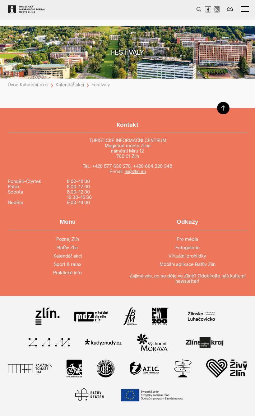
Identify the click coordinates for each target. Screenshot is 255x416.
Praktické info (67, 272)
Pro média (187, 239)
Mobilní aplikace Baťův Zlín (188, 264)
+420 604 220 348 (152, 166)
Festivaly (100, 84)
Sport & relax (67, 264)
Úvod (13, 84)
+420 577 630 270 (111, 166)
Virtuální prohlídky (187, 255)
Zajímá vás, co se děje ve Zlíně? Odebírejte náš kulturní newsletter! (187, 278)
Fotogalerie (187, 247)
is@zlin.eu (135, 171)
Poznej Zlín (67, 239)
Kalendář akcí (34, 84)
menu (245, 9)
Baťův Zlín (67, 247)
